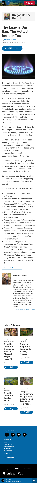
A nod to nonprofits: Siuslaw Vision (9, 397)
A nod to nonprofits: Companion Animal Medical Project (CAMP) (9, 351)
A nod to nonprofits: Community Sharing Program (25, 349)
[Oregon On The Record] (7, 16)
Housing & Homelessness (9, 340)
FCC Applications (9, 457)
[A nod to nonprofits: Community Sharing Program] (26, 332)
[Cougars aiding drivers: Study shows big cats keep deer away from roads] (26, 381)
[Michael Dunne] (6, 279)
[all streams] (34, 480)
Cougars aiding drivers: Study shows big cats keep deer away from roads (26, 397)
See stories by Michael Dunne (24, 310)
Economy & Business (23, 340)
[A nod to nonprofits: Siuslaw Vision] (11, 381)
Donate (30, 3)
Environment (24, 389)
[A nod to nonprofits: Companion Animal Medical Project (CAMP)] (11, 332)
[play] (3, 481)
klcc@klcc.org (8, 450)
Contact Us (7, 453)
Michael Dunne (10, 40)
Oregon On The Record (21, 16)
